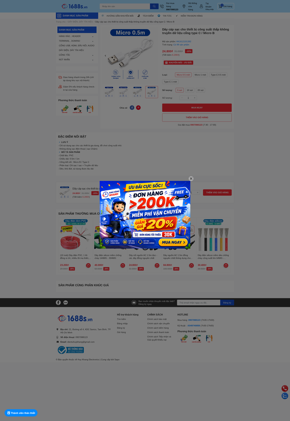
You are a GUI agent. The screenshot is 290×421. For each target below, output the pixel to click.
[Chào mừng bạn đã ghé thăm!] (145, 215)
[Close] (191, 178)
